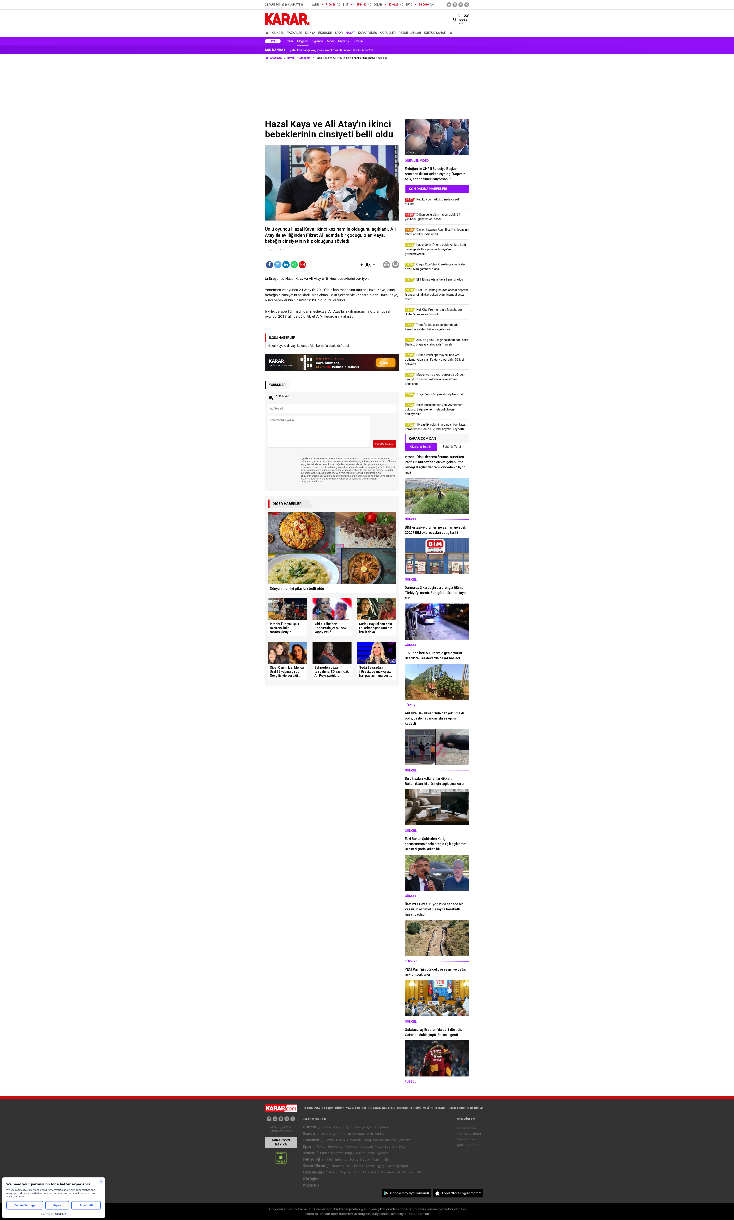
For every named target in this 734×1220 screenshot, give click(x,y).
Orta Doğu (328, 1134)
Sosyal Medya (360, 1159)
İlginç (380, 1166)
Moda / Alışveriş (338, 41)
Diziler (288, 41)
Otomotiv (354, 1140)
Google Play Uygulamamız (409, 1193)
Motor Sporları (386, 1146)
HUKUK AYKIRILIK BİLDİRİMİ (465, 1108)
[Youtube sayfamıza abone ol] (280, 1118)
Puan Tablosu (467, 1139)
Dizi (348, 1166)
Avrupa (358, 1134)
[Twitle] (277, 264)
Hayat (350, 33)
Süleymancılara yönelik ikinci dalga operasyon (320, 50)
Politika (327, 1127)
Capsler (346, 1172)
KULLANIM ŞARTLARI (381, 1108)
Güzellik (358, 41)
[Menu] (450, 33)
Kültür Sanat (435, 33)
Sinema (358, 1166)
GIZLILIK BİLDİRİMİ (409, 1108)
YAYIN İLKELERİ (356, 1108)
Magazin (303, 41)
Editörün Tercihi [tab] (453, 447)
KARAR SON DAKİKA (281, 1142)
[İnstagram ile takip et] (454, 4)
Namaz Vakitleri (469, 1134)
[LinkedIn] (286, 264)
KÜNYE (339, 1108)
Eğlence (317, 41)
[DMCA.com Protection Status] (281, 1158)
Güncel (278, 33)
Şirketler (404, 1140)
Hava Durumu (467, 1128)
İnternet (341, 1159)
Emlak (340, 1140)
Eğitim (383, 1127)
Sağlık (349, 1153)
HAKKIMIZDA (311, 1108)
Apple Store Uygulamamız (461, 1193)
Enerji (367, 1140)
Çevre (372, 1127)
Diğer (403, 1146)
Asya (369, 1134)
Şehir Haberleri (468, 1145)
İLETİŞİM (327, 1108)
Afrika (379, 1134)
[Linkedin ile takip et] (286, 1118)
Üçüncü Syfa (343, 1127)
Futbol (321, 1146)
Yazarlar (294, 33)
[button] (362, 265)
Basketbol (335, 1146)
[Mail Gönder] (302, 264)
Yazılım (377, 1159)
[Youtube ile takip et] (449, 4)
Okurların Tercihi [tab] (420, 447)
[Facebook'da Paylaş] (269, 264)
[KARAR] (287, 19)
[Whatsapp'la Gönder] (294, 264)
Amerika (344, 1134)
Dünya (310, 33)
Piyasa (329, 1140)
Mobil (329, 1159)
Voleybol (351, 1146)
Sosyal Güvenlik (384, 1140)
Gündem (337, 1166)
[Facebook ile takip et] (460, 4)
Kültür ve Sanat (389, 1172)
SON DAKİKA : (275, 50)
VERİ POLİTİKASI (434, 1108)
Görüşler (388, 33)
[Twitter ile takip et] (466, 4)
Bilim (387, 1159)
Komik (370, 1166)
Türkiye (359, 1127)
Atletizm (366, 1146)
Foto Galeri (313, 1172)
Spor (339, 33)
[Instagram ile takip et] (292, 1118)
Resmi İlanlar (410, 33)
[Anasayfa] (268, 33)
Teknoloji (311, 1159)
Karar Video (367, 33)
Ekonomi (325, 33)
